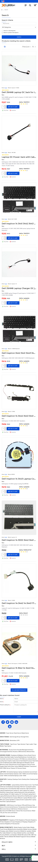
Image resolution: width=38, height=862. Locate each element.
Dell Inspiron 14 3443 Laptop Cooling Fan (19, 479)
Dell (6, 87)
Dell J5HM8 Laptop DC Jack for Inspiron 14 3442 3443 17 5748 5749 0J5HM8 (19, 92)
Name (1, 698)
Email (1, 701)
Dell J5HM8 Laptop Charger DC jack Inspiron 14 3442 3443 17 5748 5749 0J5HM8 (19, 288)
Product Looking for (4, 704)
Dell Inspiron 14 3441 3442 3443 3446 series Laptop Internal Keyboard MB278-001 (19, 223)
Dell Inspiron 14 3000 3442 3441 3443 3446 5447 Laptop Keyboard (19, 540)
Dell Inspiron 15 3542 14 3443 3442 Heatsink (19, 668)
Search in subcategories (9, 30)
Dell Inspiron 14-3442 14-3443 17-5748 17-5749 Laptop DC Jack (19, 603)
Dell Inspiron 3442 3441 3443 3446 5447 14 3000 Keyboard (19, 353)
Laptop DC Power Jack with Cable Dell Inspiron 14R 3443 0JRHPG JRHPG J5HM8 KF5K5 (19, 157)
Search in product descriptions (11, 32)
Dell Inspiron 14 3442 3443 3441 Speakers (19, 416)
